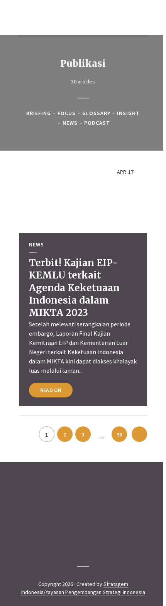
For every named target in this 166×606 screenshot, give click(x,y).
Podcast (97, 123)
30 (119, 434)
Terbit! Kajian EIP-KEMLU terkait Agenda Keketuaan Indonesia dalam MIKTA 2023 (74, 288)
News (70, 123)
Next (139, 434)
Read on (50, 390)
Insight (128, 113)
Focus (67, 113)
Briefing (38, 113)
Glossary (96, 113)
